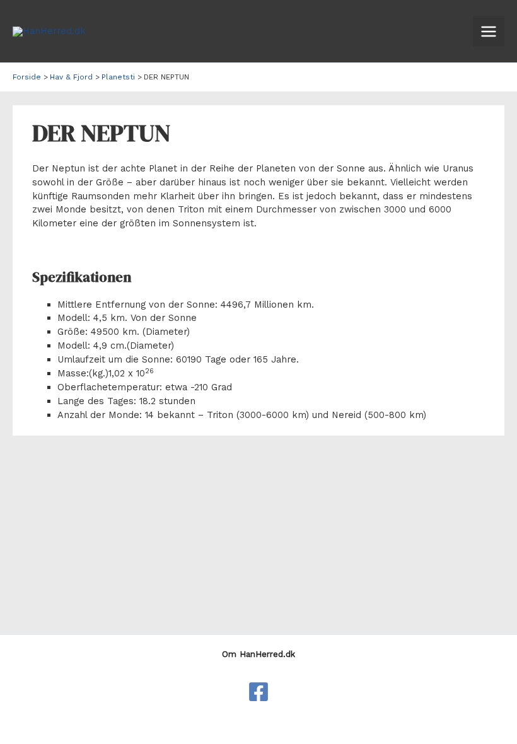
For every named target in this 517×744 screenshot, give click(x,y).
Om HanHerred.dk (258, 654)
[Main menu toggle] (488, 31)
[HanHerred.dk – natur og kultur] (258, 692)
